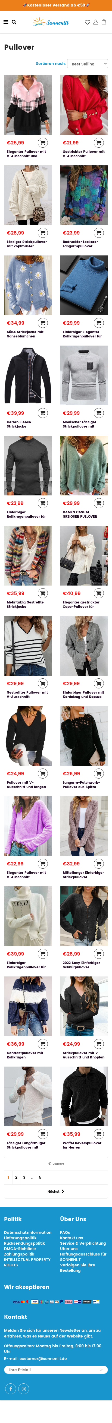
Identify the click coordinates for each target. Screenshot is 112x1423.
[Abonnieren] (101, 1370)
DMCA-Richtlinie (20, 1249)
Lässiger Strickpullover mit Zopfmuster (27, 244)
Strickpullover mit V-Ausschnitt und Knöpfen (83, 1055)
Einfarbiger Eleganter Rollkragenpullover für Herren (82, 336)
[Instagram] (23, 1388)
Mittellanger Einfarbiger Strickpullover (83, 875)
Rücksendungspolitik (24, 1243)
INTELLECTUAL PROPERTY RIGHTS (27, 1262)
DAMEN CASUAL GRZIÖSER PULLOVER (80, 514)
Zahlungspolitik (19, 1254)
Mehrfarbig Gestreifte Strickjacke (25, 604)
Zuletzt (58, 1164)
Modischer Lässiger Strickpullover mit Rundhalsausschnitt (80, 427)
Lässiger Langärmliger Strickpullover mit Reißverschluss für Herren (26, 1150)
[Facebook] (10, 1388)
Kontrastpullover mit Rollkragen (25, 1055)
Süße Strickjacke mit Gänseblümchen (25, 334)
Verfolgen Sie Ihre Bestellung (77, 1268)
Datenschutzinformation (27, 1232)
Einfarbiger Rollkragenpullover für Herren (26, 517)
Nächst (54, 1191)
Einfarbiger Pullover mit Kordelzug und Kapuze (83, 695)
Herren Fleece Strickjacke (19, 424)
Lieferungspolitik (20, 1238)
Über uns (69, 1249)
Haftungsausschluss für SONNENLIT (83, 1257)
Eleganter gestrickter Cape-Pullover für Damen (81, 607)
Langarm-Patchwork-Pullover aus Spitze (81, 785)
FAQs (65, 1232)
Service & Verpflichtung (83, 1243)
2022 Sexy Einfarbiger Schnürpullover (81, 965)
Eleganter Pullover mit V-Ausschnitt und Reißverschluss (26, 156)
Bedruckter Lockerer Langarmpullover (80, 244)
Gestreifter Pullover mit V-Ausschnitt (27, 695)
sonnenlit (75, 1411)
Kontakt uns (71, 1238)
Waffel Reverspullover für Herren (82, 1145)
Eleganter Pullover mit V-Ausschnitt (26, 875)
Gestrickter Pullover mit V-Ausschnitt (84, 154)
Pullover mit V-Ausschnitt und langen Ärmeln (26, 787)
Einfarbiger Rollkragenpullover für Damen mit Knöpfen (26, 967)
